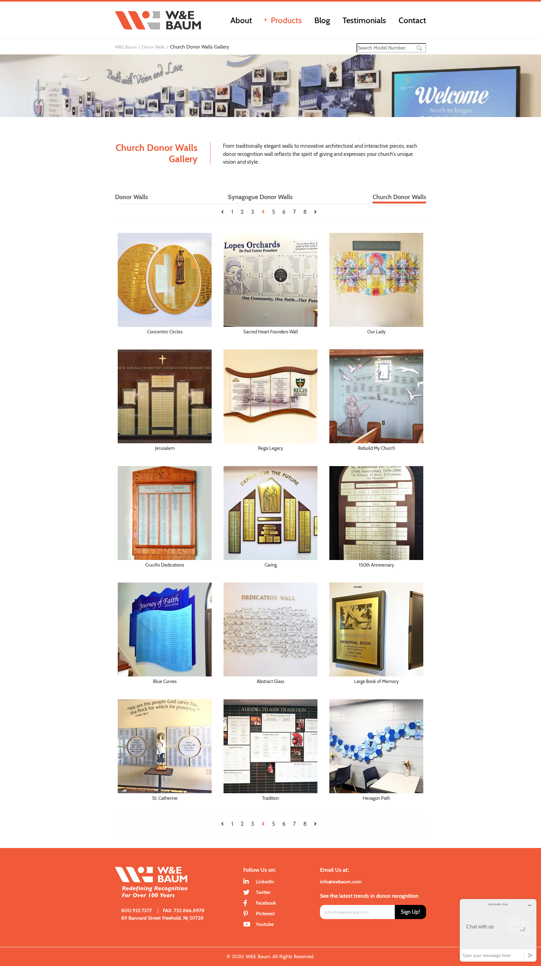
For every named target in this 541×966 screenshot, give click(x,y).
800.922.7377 (136, 910)
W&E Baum (126, 47)
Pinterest (265, 914)
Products (286, 20)
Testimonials (364, 20)
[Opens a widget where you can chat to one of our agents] (498, 930)
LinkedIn (265, 882)
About (241, 20)
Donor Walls (153, 47)
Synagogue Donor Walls (260, 197)
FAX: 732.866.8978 (183, 910)
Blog (322, 20)
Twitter (263, 892)
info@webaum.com (341, 882)
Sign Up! (410, 912)
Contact (412, 20)
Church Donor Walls (399, 197)
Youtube (265, 924)
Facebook (266, 903)
